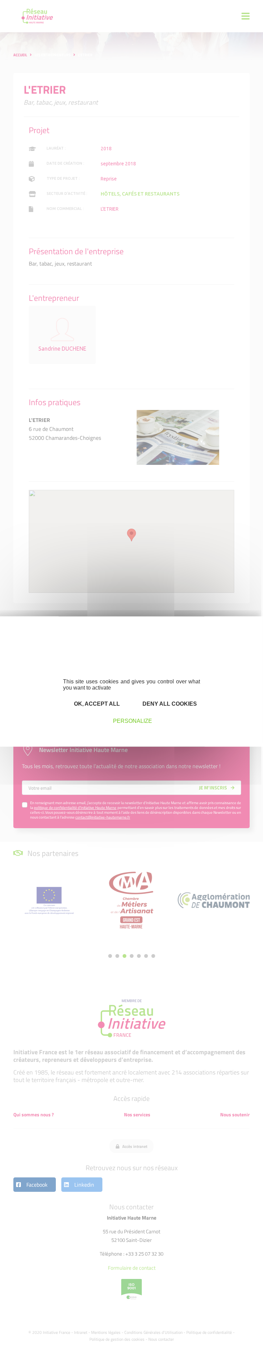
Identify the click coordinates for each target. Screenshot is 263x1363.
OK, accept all (96, 703)
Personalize (132, 721)
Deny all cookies (169, 703)
